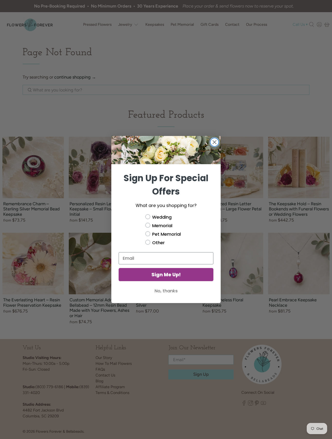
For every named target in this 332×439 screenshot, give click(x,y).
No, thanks (166, 291)
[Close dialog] (214, 142)
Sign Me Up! (166, 274)
